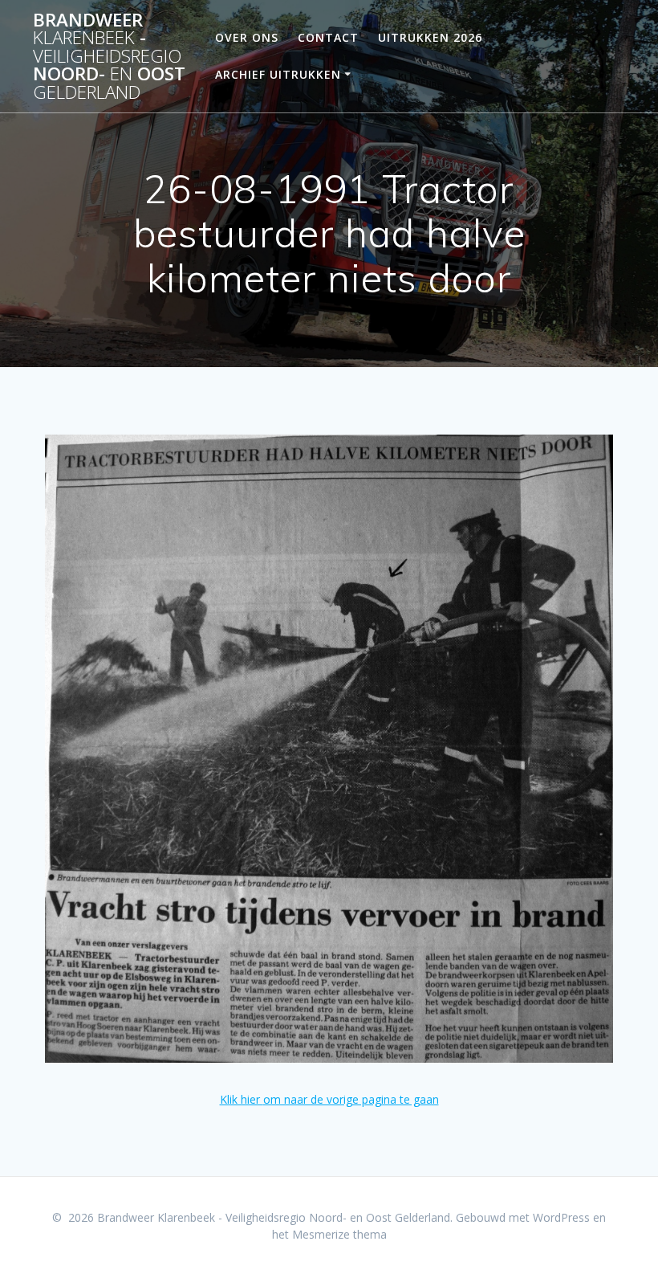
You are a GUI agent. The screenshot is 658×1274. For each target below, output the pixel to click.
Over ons (246, 37)
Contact (328, 37)
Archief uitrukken (278, 74)
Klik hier (241, 1099)
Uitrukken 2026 (430, 37)
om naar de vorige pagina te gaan (351, 1099)
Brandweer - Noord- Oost (109, 56)
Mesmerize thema (339, 1234)
